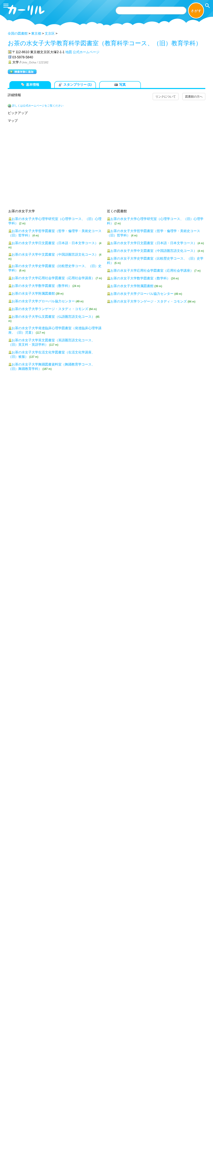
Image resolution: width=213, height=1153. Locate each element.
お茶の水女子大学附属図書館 (33, 293)
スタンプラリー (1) (77, 84)
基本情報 (32, 84)
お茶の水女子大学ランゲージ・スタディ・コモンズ (50, 309)
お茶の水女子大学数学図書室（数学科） (42, 286)
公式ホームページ (86, 52)
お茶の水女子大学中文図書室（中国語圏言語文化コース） (55, 254)
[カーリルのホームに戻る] (27, 16)
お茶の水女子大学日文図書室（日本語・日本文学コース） (55, 243)
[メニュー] (6, 6)
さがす (196, 11)
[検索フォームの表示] (207, 6)
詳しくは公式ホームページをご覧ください (37, 105)
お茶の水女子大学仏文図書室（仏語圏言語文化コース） (53, 316)
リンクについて (165, 96)
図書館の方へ (194, 96)
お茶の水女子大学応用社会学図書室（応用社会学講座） (53, 278)
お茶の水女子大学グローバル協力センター (43, 301)
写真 (122, 84)
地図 (68, 52)
